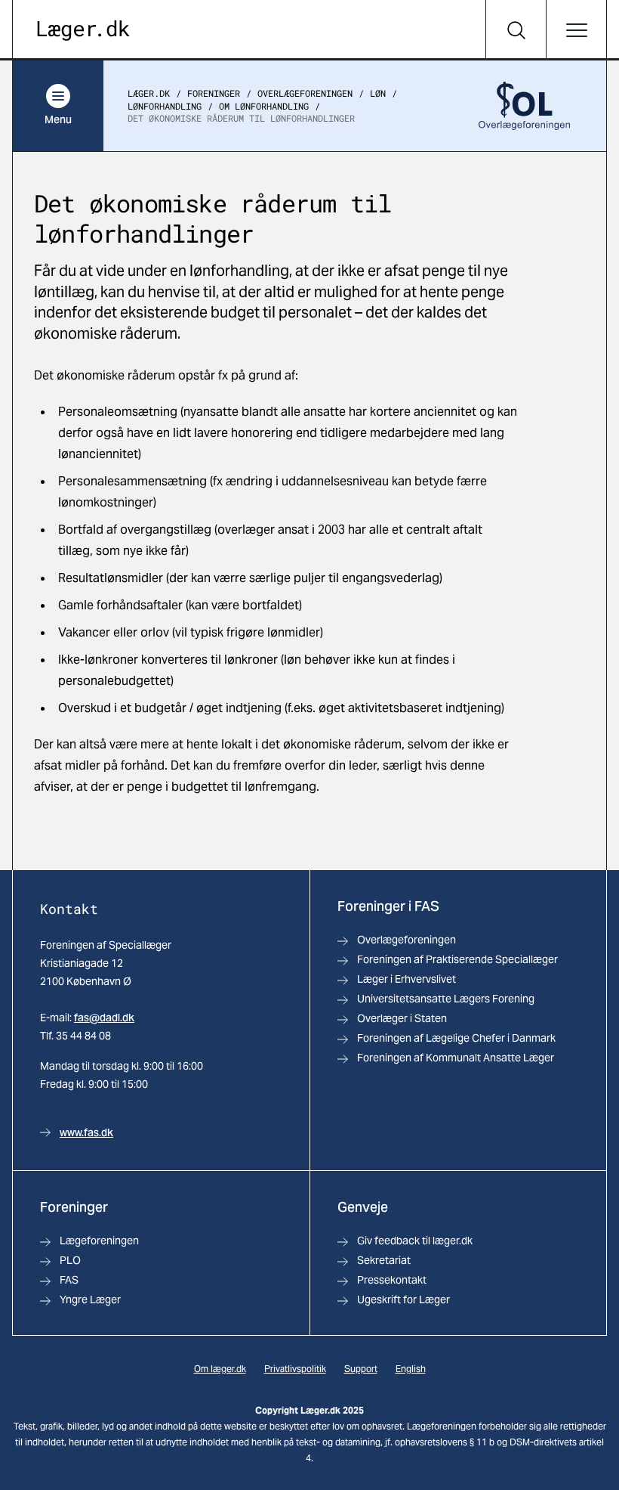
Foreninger (213, 93)
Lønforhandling (165, 106)
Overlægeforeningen (305, 93)
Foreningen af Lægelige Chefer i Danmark (456, 1038)
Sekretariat (384, 1260)
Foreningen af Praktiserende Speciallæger (457, 959)
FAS (69, 1280)
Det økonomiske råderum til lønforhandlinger (241, 118)
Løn (378, 93)
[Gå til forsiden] (83, 30)
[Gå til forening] (524, 106)
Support (360, 1368)
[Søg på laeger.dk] (515, 30)
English (411, 1368)
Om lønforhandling (264, 106)
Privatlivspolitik (295, 1368)
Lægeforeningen (99, 1240)
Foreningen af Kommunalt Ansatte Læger (455, 1057)
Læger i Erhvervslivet (406, 979)
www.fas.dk (86, 1132)
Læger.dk (149, 93)
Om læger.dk (220, 1368)
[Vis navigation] (576, 30)
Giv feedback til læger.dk (415, 1240)
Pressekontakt (392, 1280)
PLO (70, 1260)
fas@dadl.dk (104, 1017)
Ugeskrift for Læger (403, 1299)
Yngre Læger (90, 1299)
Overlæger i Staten (402, 1018)
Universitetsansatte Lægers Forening (445, 998)
